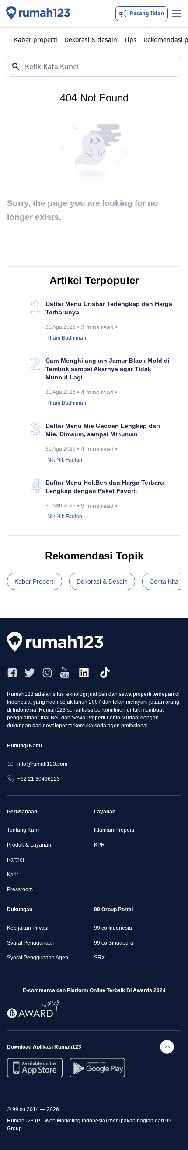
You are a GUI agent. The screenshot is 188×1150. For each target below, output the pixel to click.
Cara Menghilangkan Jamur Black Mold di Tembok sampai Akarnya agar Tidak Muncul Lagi (107, 369)
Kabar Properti (34, 581)
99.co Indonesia (113, 928)
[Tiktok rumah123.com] (105, 673)
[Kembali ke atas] (167, 1047)
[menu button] (176, 13)
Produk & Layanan (29, 845)
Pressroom (20, 889)
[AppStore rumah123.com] (35, 1067)
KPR (99, 845)
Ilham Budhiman (66, 338)
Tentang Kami (23, 830)
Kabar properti (35, 39)
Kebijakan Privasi (28, 928)
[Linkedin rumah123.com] (84, 673)
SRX (99, 958)
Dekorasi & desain (90, 39)
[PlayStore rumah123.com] (97, 1067)
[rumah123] (59, 642)
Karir (12, 875)
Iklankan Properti (114, 830)
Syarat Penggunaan (31, 943)
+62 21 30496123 (38, 779)
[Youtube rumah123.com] (64, 672)
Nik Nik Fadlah (64, 460)
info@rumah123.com (42, 764)
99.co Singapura (113, 943)
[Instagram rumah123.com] (47, 672)
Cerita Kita (164, 581)
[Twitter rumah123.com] (29, 672)
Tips (130, 39)
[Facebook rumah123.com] (12, 672)
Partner (15, 860)
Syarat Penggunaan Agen (37, 958)
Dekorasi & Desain (102, 581)
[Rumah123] (38, 13)
